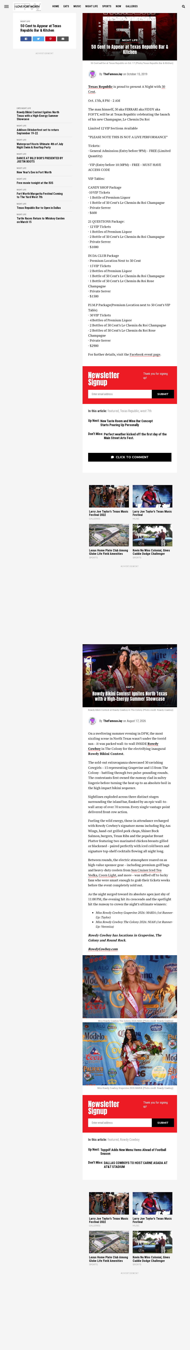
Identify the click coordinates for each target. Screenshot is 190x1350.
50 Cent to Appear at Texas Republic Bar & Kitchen (40, 28)
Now (118, 6)
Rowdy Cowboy (130, 1140)
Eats (66, 6)
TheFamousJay (112, 74)
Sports (106, 6)
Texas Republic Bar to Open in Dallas (39, 208)
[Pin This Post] (50, 38)
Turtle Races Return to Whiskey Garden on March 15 (41, 220)
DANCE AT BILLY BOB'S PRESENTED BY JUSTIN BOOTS (40, 160)
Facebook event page (145, 354)
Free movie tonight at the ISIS (35, 183)
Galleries (132, 6)
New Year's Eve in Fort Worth (34, 172)
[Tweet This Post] (38, 38)
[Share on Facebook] (26, 38)
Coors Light (107, 875)
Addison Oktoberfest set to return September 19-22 (38, 131)
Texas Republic (129, 411)
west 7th (146, 411)
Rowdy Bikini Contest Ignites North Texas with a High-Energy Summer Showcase (38, 116)
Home (55, 6)
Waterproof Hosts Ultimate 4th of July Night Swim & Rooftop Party (40, 145)
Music (77, 6)
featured (113, 411)
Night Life (91, 6)
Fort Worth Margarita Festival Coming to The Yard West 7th (40, 195)
